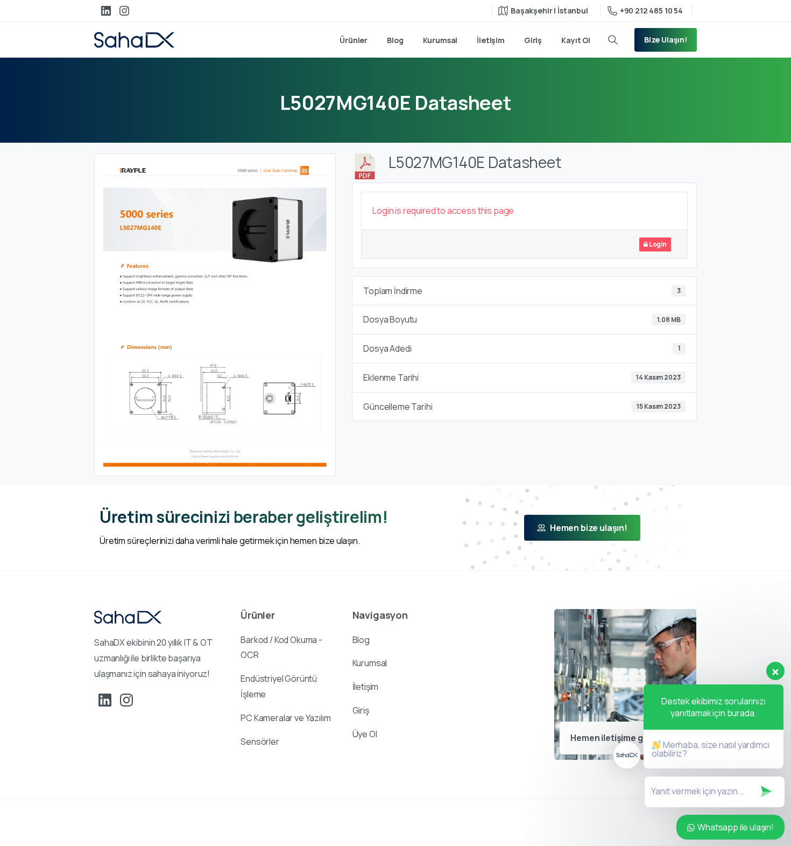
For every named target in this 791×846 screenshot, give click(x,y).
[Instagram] (124, 11)
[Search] (613, 40)
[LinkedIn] (106, 11)
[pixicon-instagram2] (126, 700)
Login (657, 244)
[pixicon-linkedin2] (105, 700)
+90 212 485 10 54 (651, 10)
